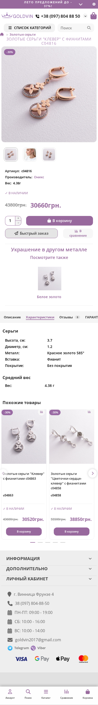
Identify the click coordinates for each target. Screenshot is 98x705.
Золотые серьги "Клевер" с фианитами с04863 (23, 476)
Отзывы (68, 317)
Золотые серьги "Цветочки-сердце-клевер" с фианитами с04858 (68, 480)
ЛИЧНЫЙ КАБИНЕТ (27, 579)
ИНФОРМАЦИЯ (23, 558)
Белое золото (49, 296)
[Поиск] (89, 28)
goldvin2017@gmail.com (38, 640)
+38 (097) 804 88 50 (60, 16)
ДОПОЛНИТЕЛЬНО (27, 568)
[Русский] (93, 4)
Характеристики (40, 317)
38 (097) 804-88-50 (32, 603)
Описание (12, 317)
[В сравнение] (41, 411)
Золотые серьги (23, 34)
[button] (92, 473)
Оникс (39, 177)
